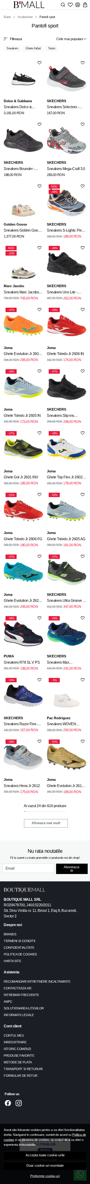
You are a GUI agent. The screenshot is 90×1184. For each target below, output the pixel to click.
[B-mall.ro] (30, 4)
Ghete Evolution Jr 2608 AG (22, 354)
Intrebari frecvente (21, 995)
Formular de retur (20, 1075)
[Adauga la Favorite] (39, 63)
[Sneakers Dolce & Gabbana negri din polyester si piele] (23, 78)
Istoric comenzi (17, 1049)
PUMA (9, 656)
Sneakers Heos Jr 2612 (22, 786)
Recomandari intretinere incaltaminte (37, 981)
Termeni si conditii (19, 941)
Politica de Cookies (20, 954)
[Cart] (85, 4)
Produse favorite (19, 1055)
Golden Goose (15, 224)
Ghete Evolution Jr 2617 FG (65, 786)
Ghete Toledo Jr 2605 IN (22, 416)
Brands (10, 934)
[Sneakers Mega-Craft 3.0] (66, 140)
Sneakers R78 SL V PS (22, 662)
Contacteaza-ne (17, 988)
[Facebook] (9, 1103)
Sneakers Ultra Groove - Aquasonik (65, 601)
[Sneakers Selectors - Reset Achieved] (66, 78)
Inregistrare (15, 1042)
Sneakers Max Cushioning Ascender (63, 663)
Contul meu (14, 1035)
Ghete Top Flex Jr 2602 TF (64, 478)
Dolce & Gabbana (18, 101)
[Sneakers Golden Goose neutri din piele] (23, 202)
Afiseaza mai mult (46, 823)
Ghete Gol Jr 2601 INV (21, 477)
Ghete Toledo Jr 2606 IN (65, 354)
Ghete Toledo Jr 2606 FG (23, 539)
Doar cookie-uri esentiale (45, 1165)
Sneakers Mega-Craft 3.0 (66, 169)
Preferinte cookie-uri (45, 1176)
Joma (8, 348)
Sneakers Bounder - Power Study (19, 169)
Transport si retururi (23, 1069)
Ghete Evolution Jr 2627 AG (22, 601)
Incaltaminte (25, 17)
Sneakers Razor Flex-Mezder (20, 725)
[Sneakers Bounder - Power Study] (23, 140)
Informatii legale (19, 1015)
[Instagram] (19, 1103)
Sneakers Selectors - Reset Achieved (63, 107)
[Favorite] (70, 4)
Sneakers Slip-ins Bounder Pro (60, 416)
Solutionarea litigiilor (24, 1008)
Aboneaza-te (72, 868)
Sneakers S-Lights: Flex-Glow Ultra (65, 231)
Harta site (12, 961)
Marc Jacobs (14, 286)
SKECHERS (56, 101)
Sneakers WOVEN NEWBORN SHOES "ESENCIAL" (63, 725)
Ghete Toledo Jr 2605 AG (66, 539)
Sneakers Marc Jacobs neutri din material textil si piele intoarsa (23, 293)
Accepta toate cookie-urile (45, 1155)
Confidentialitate (19, 947)
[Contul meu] (77, 4)
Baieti (7, 17)
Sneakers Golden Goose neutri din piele (23, 231)
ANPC (8, 1001)
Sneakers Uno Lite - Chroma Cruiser (62, 293)
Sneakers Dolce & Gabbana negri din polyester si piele (18, 107)
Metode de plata (18, 1062)
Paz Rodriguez (59, 718)
